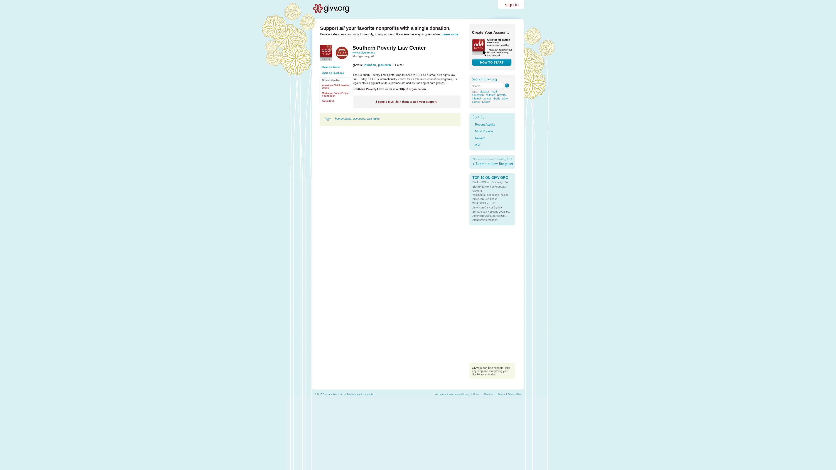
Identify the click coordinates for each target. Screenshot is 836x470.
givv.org (331, 8)
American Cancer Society (487, 207)
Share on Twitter (331, 67)
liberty (496, 98)
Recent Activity (485, 124)
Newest (480, 138)
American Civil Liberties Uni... (489, 215)
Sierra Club (328, 101)
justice (486, 101)
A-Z (477, 144)
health (494, 91)
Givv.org (477, 190)
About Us (488, 394)
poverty (501, 95)
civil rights (373, 118)
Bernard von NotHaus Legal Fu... (491, 211)
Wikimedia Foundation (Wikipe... (491, 194)
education (478, 95)
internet (476, 98)
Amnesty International (485, 220)
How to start (492, 62)
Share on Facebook (333, 73)
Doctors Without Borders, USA (490, 182)
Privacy (501, 394)
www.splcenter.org (363, 52)
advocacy (359, 118)
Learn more (450, 34)
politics (476, 101)
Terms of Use (514, 394)
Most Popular (484, 131)
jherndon (370, 65)
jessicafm (384, 65)
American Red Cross (484, 199)
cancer (487, 98)
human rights (343, 118)
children (490, 95)
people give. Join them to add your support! (406, 101)
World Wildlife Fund (484, 203)
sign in (512, 4)
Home (476, 394)
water (505, 98)
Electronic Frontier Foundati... (489, 186)
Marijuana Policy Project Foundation (335, 94)
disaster (484, 91)
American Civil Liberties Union (335, 86)
